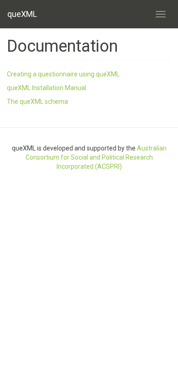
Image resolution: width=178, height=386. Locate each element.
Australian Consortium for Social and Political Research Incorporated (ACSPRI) (96, 157)
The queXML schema (37, 101)
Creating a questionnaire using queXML (63, 74)
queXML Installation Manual (46, 87)
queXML (22, 14)
